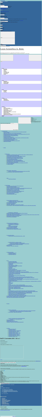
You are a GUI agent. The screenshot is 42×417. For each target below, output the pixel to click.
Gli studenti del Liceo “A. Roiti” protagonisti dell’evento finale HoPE (16, 161)
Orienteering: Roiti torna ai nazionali (11, 186)
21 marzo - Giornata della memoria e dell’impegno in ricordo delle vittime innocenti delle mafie (19, 188)
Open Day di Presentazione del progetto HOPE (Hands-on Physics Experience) (17, 213)
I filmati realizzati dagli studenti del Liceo (12, 223)
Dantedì (10, 225)
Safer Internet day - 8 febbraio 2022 (13, 212)
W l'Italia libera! (11, 267)
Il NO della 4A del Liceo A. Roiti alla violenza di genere (11, 135)
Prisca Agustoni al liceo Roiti (10, 193)
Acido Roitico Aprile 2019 (12, 253)
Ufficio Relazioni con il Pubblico (6, 400)
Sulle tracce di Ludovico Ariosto (13, 262)
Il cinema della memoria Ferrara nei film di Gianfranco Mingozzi (17, 275)
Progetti (32, 119)
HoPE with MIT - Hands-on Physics (12, 170)
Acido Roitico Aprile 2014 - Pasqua (13, 332)
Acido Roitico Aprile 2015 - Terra (13, 336)
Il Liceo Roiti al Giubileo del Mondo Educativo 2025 (10, 139)
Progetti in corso (33, 120)
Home (32, 117)
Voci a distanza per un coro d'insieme (13, 224)
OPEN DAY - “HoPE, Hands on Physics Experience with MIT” (15, 204)
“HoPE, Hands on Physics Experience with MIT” (13, 190)
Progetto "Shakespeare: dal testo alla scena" (12, 200)
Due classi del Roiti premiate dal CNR (12, 202)
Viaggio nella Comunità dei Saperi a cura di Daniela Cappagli (16, 294)
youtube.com (2, 370)
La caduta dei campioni (10, 164)
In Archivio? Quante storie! (7, 136)
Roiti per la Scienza (9, 245)
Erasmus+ (8, 303)
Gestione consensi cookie (5, 403)
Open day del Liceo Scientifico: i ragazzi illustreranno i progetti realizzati (19, 243)
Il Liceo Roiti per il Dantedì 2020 (13, 226)
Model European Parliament (7, 141)
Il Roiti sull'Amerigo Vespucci (11, 320)
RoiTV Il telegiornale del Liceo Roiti (36, 121)
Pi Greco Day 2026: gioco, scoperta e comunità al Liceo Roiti (15, 158)
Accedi (1, 2)
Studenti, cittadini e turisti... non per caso (12, 321)
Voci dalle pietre (11, 264)
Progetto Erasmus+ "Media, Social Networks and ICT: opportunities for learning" (20, 311)
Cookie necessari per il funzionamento (5, 368)
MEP (7, 178)
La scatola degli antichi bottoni (12, 261)
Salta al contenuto (2, 0)
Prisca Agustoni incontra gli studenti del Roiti (13, 192)
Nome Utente (10, 6)
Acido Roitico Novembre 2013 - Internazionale (15, 330)
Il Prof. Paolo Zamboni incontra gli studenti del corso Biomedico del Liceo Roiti (17, 162)
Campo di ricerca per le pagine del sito (5, 123)
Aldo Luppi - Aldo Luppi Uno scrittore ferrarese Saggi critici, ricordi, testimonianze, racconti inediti (21, 277)
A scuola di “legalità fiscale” (10, 163)
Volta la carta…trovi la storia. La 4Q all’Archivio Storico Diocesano (12, 133)
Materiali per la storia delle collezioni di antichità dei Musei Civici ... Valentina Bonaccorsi (20, 292)
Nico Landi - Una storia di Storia (13, 269)
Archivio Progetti (7, 185)
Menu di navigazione (15, 129)
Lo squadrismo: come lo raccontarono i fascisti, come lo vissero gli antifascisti (19, 271)
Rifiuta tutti (7, 362)
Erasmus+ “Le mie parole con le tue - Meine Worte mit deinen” (17, 318)
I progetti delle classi (4, 131)
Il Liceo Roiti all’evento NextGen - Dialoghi (9, 138)
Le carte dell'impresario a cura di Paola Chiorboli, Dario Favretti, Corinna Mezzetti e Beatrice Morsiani (22, 290)
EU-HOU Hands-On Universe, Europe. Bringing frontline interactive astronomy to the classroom (22, 310)
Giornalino (8, 328)
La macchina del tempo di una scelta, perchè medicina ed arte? (12, 140)
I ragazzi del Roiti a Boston (10, 235)
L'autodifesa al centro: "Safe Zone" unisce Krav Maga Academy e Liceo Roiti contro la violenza (16, 137)
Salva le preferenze (6, 383)
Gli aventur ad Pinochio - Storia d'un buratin (14, 273)
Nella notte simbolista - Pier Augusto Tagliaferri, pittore (16, 278)
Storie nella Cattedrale (6, 132)
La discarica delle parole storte (12, 266)
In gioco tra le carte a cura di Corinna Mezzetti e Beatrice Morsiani (17, 293)
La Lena (10, 284)
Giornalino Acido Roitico (10, 252)
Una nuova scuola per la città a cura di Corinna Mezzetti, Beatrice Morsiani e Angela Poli (20, 285)
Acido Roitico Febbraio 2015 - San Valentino (14, 335)
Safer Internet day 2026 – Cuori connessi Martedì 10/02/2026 (15, 160)
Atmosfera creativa (11, 274)
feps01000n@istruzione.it (10, 390)
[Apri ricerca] (35, 58)
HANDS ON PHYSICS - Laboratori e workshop (15, 242)
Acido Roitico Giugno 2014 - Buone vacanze (14, 333)
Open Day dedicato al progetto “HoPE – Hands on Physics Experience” (16, 156)
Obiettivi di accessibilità (5, 401)
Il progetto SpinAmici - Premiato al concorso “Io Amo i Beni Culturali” (16, 296)
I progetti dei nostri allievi (12, 268)
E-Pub (8, 260)
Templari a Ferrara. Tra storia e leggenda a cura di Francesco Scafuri (17, 295)
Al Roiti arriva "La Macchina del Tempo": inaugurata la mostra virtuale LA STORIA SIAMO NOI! (20, 154)
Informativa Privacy (4, 399)
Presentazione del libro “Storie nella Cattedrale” (13, 155)
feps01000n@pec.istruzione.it (11, 391)
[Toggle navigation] (6, 58)
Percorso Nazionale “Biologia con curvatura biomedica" (14, 215)
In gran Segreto (11, 283)
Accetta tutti (12, 362)
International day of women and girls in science (13, 216)
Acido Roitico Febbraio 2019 (12, 254)
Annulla (1, 45)
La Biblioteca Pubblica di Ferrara (13, 280)
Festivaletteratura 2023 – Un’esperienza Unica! (13, 189)
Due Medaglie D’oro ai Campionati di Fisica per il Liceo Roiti (15, 157)
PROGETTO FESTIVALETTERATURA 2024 (13, 187)
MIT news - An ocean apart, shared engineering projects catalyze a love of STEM (19, 171)
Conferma (4, 45)
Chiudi (1, 27)
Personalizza (2, 362)
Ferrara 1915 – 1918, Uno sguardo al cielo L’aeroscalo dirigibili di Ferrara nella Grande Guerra (21, 286)
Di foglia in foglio (11, 263)
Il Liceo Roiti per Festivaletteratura (11, 203)
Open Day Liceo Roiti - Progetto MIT (12, 227)
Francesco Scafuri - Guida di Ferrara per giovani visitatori (16, 288)
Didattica (32, 118)
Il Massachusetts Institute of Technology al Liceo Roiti (16, 244)
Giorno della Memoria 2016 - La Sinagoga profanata (15, 279)
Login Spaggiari (21, 20)
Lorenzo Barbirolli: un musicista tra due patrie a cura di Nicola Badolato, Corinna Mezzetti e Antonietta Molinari (23, 291)
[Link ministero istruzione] (4, 1)
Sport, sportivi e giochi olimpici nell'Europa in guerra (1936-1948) (15, 297)
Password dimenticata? (3, 8)
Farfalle (9, 289)
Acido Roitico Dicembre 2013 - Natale (14, 331)
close (1, 61)
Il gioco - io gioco (11, 282)
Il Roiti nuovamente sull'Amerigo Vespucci (12, 228)
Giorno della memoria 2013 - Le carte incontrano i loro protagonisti (17, 270)
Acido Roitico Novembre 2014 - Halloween (14, 334)
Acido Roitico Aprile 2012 (12, 329)
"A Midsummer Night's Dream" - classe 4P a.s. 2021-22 (16, 201)
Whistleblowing (4, 402)
